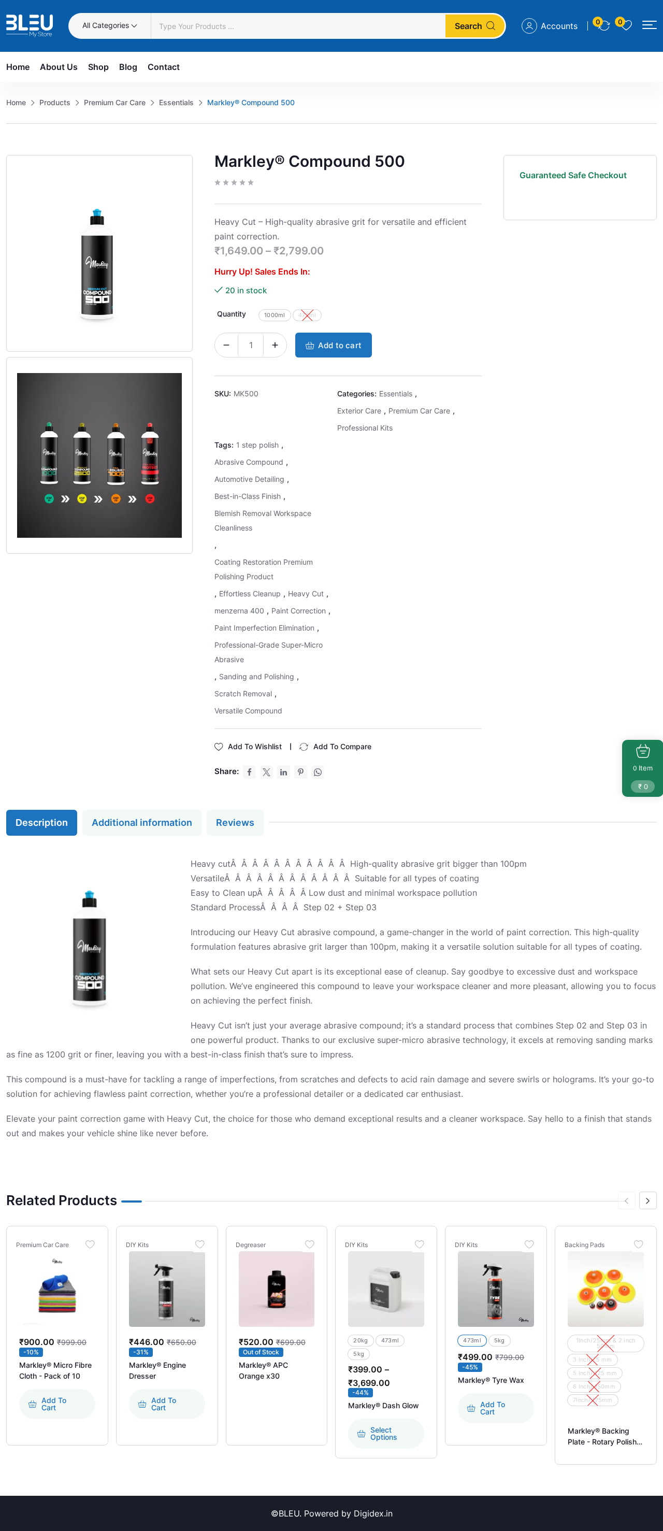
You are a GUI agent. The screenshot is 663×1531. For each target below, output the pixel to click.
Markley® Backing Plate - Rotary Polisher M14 (605, 1436)
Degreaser (251, 1245)
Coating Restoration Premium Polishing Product (263, 569)
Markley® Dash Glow (383, 1405)
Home (18, 67)
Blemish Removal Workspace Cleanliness (262, 520)
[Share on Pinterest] (300, 772)
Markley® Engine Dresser (157, 1370)
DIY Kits (137, 1245)
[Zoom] (183, 164)
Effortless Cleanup (250, 593)
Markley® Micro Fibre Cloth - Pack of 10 (55, 1370)
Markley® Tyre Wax (491, 1380)
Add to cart (340, 345)
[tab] (44, 823)
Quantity (231, 313)
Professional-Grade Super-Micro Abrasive (268, 652)
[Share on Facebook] (249, 772)
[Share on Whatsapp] (317, 772)
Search (468, 26)
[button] (649, 25)
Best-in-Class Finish (247, 496)
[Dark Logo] (29, 26)
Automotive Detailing (249, 479)
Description (42, 822)
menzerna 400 (239, 610)
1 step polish (257, 444)
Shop (98, 67)
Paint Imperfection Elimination (264, 627)
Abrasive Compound (248, 461)
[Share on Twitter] (266, 772)
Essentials (395, 393)
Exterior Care (359, 410)
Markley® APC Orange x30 (263, 1370)
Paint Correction (298, 610)
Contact (164, 67)
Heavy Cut (306, 593)
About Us (59, 67)
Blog (128, 67)
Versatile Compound (248, 710)
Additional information (142, 822)
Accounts (559, 26)
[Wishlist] (90, 1244)
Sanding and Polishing (256, 676)
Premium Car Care (419, 410)
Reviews (235, 822)
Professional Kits (365, 427)
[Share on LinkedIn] (283, 772)
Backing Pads (584, 1245)
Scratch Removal (243, 693)
